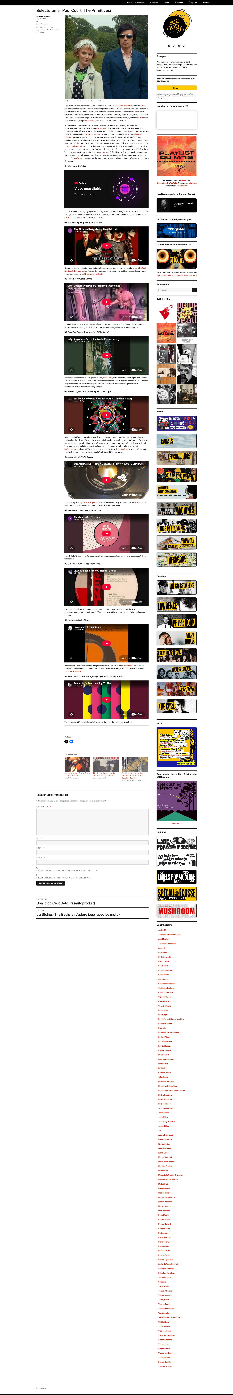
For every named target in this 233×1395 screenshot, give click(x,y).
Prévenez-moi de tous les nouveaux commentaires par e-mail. (67, 871)
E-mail (40, 848)
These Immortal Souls (93, 274)
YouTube (173, 183)
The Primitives (126, 106)
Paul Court (78, 158)
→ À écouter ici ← (176, 823)
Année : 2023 (42, 27)
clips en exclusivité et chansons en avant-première (176, 275)
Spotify (166, 183)
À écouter (179, 2)
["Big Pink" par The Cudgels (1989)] (187, 333)
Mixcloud (183, 186)
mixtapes (193, 183)
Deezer (159, 183)
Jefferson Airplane (89, 502)
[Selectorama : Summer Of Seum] (187, 313)
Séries (166, 2)
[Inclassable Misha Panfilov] (187, 354)
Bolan (66, 217)
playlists (183, 180)
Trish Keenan (75, 672)
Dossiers (206, 2)
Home (129, 2)
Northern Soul (140, 502)
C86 (117, 106)
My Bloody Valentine (75, 146)
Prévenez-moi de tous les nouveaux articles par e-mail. (64, 878)
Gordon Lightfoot (91, 134)
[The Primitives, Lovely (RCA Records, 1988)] (106, 764)
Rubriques (154, 2)
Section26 (42, 1389)
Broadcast (128, 666)
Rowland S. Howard (72, 271)
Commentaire (43, 807)
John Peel (142, 268)
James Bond (107, 378)
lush (141, 118)
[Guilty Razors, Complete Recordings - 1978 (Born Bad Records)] (166, 394)
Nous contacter (186, 96)
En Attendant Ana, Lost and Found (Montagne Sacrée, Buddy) (133, 775)
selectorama (42, 24)
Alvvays (106, 152)
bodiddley (89, 121)
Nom (39, 838)
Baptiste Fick (44, 16)
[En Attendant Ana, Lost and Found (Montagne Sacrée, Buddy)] (135, 764)
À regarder (193, 2)
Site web (40, 858)
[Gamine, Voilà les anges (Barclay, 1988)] (166, 354)
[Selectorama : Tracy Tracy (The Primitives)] (77, 764)
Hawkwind (122, 449)
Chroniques (139, 2)
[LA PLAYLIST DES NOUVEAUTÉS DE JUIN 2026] (166, 333)
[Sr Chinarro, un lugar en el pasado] (187, 374)
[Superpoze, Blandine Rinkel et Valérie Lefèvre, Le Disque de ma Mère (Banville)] (166, 374)
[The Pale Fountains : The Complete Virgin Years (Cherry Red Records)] (187, 394)
